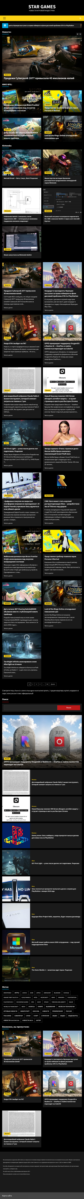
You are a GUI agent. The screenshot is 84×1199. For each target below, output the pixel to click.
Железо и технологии (66, 1006)
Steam (46, 1002)
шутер (38, 1020)
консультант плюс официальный (20, 693)
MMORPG (7, 102)
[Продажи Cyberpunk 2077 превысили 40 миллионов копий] (21, 275)
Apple (38, 993)
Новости (7, 71)
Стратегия (45, 1016)
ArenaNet (47, 993)
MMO (53, 997)
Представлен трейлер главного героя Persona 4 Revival (60, 557)
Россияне (7, 1016)
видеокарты (73, 1016)
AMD (31, 993)
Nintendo (7, 173)
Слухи (28, 1016)
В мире (40, 1006)
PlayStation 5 (8, 1002)
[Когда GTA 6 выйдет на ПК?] (21, 328)
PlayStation (72, 997)
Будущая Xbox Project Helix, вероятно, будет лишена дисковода (56, 917)
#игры (17, 993)
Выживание (50, 1006)
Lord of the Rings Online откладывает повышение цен (60, 610)
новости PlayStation (11, 1020)
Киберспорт (25, 1011)
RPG (32, 1002)
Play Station (49, 443)
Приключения (57, 1011)
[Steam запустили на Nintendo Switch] (21, 239)
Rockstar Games (22, 1002)
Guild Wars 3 (26, 997)
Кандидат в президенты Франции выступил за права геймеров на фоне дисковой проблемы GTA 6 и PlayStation (42, 76)
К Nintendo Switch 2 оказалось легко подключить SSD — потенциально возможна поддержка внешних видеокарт (20, 218)
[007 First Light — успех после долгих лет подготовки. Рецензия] (21, 433)
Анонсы (31, 1006)
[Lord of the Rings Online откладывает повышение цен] (62, 593)
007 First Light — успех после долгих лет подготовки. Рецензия (21, 450)
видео (62, 1016)
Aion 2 (24, 993)
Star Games (42, 6)
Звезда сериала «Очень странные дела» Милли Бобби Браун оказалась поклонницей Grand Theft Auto (62, 451)
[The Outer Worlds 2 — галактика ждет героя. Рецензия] (16, 968)
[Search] (80, 18)
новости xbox (27, 1020)
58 (47, 684)
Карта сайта (7, 1196)
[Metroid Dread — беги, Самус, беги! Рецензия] (21, 162)
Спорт (36, 1016)
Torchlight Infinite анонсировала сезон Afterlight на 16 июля (20, 663)
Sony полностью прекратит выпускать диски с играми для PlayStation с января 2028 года (54, 890)
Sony (39, 1002)
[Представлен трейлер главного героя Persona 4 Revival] (62, 541)
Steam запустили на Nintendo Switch (18, 255)
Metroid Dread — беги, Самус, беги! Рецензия (21, 178)
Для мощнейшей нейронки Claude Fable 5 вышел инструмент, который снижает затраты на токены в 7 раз (21, 399)
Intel (35, 997)
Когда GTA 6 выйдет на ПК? (49, 25)
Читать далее (8, 307)
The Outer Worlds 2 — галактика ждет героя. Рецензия (52, 970)
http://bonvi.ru (16, 691)
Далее (53, 684)
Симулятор (18, 1016)
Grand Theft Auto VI (11, 997)
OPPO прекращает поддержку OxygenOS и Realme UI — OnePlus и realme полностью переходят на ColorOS (62, 346)
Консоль (36, 1011)
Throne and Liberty (59, 1002)
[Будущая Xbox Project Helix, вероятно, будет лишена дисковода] (16, 915)
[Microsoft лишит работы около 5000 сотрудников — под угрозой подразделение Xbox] (16, 942)
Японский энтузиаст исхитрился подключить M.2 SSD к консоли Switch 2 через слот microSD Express (62, 218)
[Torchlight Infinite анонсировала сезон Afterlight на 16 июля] (21, 646)
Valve (71, 1002)
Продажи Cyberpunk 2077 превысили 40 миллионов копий (20, 292)
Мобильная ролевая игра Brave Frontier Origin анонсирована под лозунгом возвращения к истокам (21, 108)
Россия (69, 1011)
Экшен (54, 1016)
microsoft (44, 997)
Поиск (5, 699)
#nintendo (7, 993)
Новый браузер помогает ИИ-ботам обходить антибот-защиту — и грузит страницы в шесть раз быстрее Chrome (61, 399)
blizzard (57, 993)
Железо (48, 338)
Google (66, 993)
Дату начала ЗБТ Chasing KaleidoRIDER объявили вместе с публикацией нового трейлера (21, 135)
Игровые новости (10, 1011)
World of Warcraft (11, 1006)
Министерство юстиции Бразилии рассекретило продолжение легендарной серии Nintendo (60, 180)
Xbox (6, 443)
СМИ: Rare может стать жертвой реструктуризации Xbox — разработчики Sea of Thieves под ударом (62, 504)
